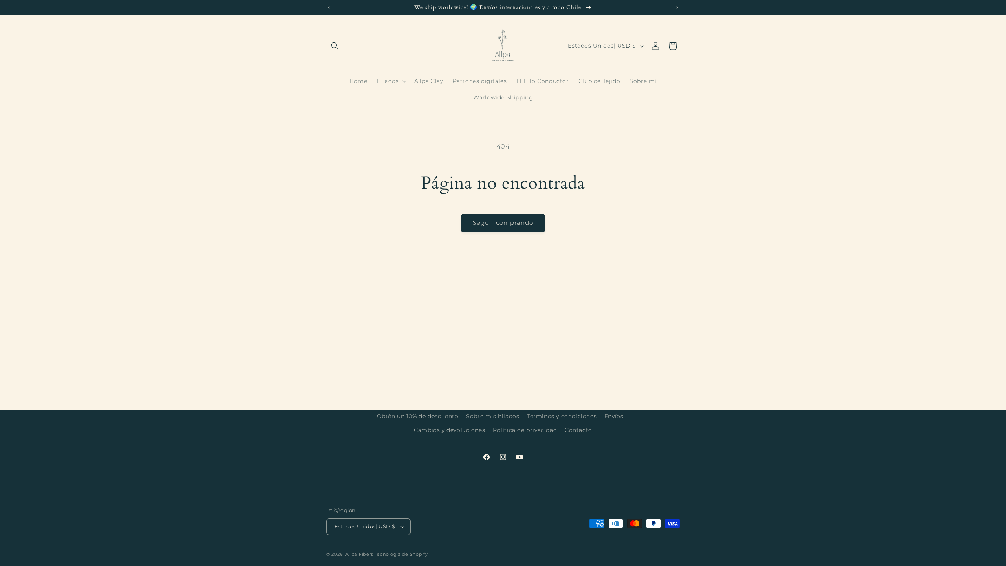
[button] (334, 46)
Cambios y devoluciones (449, 430)
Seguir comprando (503, 222)
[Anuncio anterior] (329, 7)
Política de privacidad (525, 430)
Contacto (578, 430)
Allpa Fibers (360, 554)
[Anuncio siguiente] (677, 7)
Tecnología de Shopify (401, 554)
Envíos (614, 416)
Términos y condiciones (562, 416)
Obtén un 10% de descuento (418, 416)
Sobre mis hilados (492, 416)
